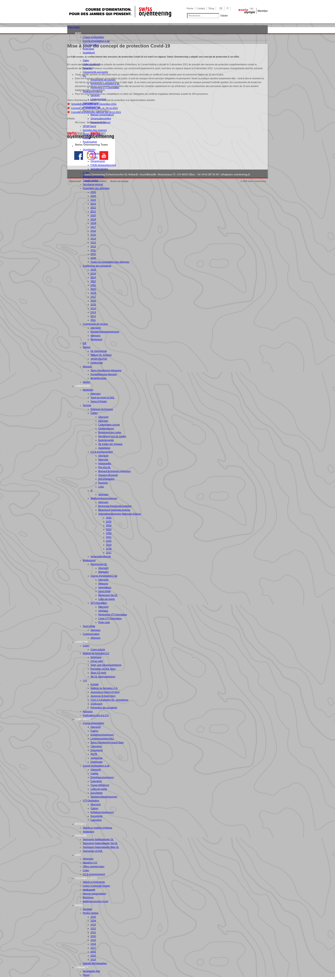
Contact (201, 8)
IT (228, 8)
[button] (79, 33)
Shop (211, 8)
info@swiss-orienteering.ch (235, 174)
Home (190, 8)
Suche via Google (119, 181)
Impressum (75, 181)
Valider (224, 15)
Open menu (73, 27)
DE (221, 8)
